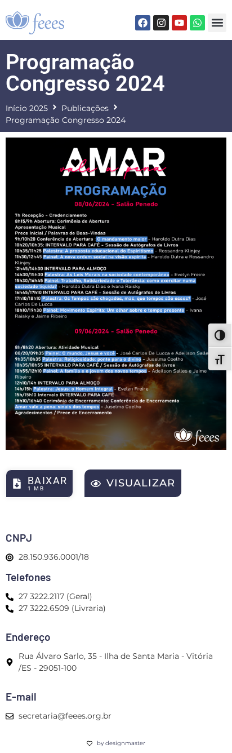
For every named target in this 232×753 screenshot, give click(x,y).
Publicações (85, 108)
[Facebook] (142, 22)
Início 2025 (27, 108)
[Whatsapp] (197, 22)
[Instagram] (160, 22)
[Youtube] (179, 22)
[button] (217, 23)
